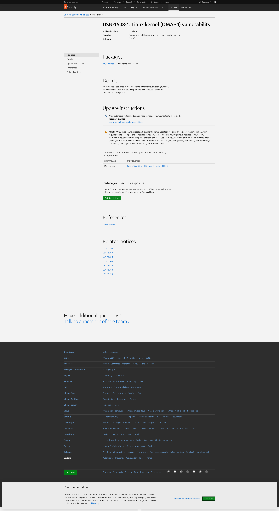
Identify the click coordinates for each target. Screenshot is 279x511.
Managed (121, 358)
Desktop (106, 434)
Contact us (70, 472)
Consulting (132, 358)
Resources (151, 364)
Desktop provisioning (136, 446)
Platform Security (110, 7)
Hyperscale (108, 405)
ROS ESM (107, 381)
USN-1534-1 (108, 261)
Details (70, 59)
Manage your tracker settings (187, 498)
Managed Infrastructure (137, 452)
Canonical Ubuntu (71, 2)
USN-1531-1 (108, 270)
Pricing (139, 440)
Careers (128, 472)
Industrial (119, 458)
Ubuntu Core (69, 393)
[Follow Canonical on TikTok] (201, 472)
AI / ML (67, 375)
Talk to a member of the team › (96, 321)
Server (115, 434)
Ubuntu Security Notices (76, 15)
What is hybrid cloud (157, 411)
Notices (173, 7)
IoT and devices (177, 452)
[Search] (215, 2)
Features (106, 393)
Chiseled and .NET (147, 428)
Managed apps (109, 369)
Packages (71, 55)
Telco (141, 458)
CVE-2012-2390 (109, 224)
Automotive (108, 458)
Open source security (159, 452)
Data (109, 452)
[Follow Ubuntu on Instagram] (188, 472)
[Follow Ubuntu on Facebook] (176, 472)
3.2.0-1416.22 (162, 166)
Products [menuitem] (105, 2)
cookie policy (93, 503)
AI (104, 452)
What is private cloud (136, 411)
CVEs (164, 7)
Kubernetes (69, 364)
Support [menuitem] (129, 2)
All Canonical (204, 2)
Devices (151, 446)
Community (131, 381)
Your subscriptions (111, 440)
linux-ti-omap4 (109, 64)
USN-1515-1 (108, 274)
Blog (136, 472)
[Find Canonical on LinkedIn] (182, 472)
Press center (156, 472)
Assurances (186, 7)
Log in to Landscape (157, 422)
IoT (65, 387)
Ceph (66, 358)
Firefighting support (164, 440)
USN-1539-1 (108, 248)
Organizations (109, 399)
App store (107, 387)
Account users (127, 440)
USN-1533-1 (108, 265)
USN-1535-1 (108, 257)
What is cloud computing (113, 411)
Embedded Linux (121, 387)
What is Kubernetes (111, 364)
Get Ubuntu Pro (112, 198)
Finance (148, 458)
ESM (124, 7)
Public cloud (192, 411)
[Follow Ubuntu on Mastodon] (169, 472)
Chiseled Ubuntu (130, 428)
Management (137, 387)
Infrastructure (119, 452)
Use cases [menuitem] (117, 2)
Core (129, 434)
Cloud (66, 411)
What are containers (111, 428)
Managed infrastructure (74, 369)
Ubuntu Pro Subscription (113, 446)
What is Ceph (108, 358)
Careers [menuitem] (167, 2)
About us (107, 472)
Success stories (119, 393)
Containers (69, 428)
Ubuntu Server (70, 405)
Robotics (68, 381)
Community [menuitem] (141, 2)
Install (105, 352)
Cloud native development (197, 452)
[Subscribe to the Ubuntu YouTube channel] (194, 472)
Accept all (208, 498)
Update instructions (75, 63)
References (72, 68)
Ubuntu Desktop (71, 399)
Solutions (68, 452)
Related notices (74, 72)
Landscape (69, 422)
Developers (122, 399)
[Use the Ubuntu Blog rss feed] (207, 472)
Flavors (133, 399)
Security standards (150, 7)
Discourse (148, 440)
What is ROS (118, 381)
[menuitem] (205, 2)
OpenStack (69, 352)
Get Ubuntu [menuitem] (155, 2)
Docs (141, 358)
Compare (127, 422)
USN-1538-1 (108, 253)
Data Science (120, 375)
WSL (123, 434)
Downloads (69, 434)
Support (114, 352)
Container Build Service (168, 428)
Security (67, 417)
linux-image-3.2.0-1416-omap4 (140, 166)
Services (131, 393)
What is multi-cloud (176, 411)
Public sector (131, 458)
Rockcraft (184, 428)
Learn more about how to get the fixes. (126, 122)
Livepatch (134, 7)
